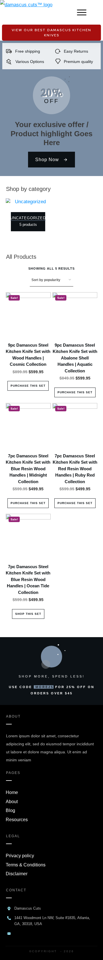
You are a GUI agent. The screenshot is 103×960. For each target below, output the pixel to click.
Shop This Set (28, 613)
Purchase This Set (28, 385)
